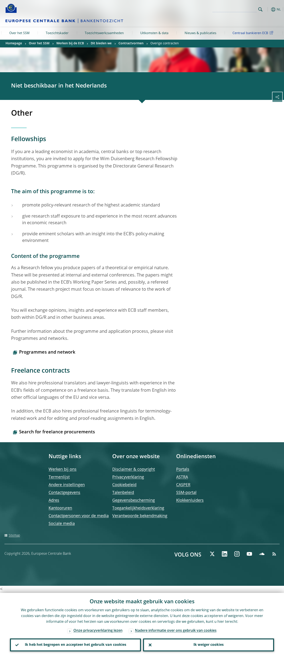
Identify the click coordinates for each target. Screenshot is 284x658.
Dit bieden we (101, 43)
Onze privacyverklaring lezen (97, 631)
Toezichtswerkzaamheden (104, 33)
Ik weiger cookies (208, 645)
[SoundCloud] (261, 554)
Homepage (14, 43)
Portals (182, 469)
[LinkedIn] (224, 554)
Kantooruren (60, 508)
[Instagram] (237, 554)
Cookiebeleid (124, 485)
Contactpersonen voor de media (79, 516)
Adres (54, 500)
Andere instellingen (67, 485)
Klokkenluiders (190, 500)
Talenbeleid (123, 493)
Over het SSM (19, 33)
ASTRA (182, 477)
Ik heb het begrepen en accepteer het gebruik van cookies (75, 645)
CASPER (183, 485)
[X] (212, 554)
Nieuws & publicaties (200, 33)
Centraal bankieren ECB (250, 33)
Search (260, 9)
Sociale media (62, 524)
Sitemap (14, 535)
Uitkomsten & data (154, 33)
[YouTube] (249, 554)
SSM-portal (186, 493)
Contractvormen (131, 43)
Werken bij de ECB (70, 43)
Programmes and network (47, 352)
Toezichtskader (57, 33)
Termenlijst (59, 477)
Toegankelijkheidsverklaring (138, 508)
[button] (267, 9)
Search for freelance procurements (57, 432)
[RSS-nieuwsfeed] (274, 554)
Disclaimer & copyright (133, 469)
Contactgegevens (64, 493)
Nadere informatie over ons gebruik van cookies (176, 631)
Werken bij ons (63, 469)
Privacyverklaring (128, 477)
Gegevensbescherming (133, 500)
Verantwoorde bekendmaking (139, 516)
